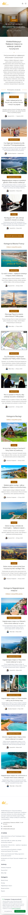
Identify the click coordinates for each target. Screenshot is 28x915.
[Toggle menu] (25, 3)
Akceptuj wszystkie (20, 911)
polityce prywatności (16, 908)
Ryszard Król (4, 870)
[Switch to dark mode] (22, 3)
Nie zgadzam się (8, 911)
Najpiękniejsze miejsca (14, 177)
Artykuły (4, 833)
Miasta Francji (14, 96)
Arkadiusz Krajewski (6, 867)
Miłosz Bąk (3, 873)
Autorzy (3, 864)
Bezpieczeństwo (14, 139)
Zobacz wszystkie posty (14, 247)
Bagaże (3, 891)
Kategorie (4, 877)
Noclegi (14, 20)
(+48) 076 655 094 (7, 826)
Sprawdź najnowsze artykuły (14, 236)
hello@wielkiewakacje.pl (9, 828)
